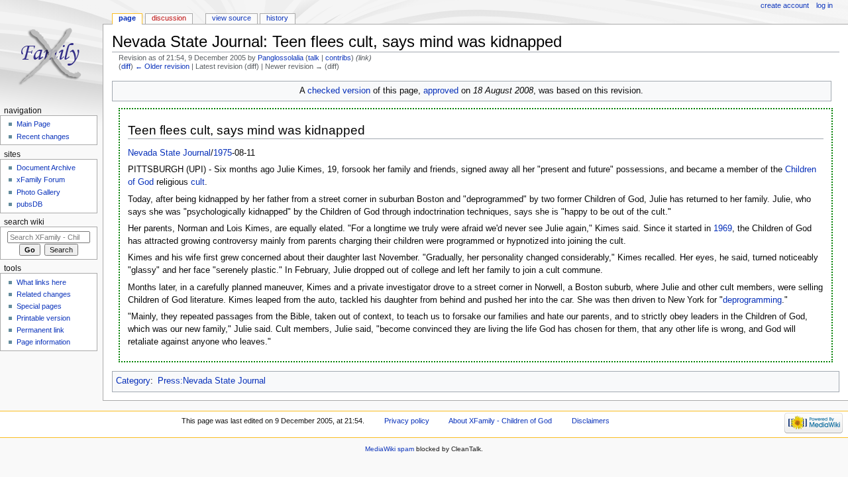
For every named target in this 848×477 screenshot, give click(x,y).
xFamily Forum (41, 180)
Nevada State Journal (169, 153)
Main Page (33, 124)
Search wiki (24, 222)
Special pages (39, 306)
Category (133, 381)
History (277, 18)
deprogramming (752, 300)
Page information (43, 342)
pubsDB (29, 204)
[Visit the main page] (51, 51)
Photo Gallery (38, 192)
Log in (824, 5)
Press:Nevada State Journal (212, 381)
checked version (338, 90)
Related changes (44, 294)
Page (127, 18)
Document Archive (46, 168)
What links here (41, 282)
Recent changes (43, 136)
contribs (338, 58)
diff (126, 66)
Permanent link (40, 330)
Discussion (169, 18)
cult (198, 182)
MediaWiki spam (389, 448)
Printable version (43, 318)
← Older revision (162, 66)
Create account (785, 5)
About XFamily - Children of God (500, 421)
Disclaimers (591, 421)
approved (440, 90)
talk (313, 58)
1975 (222, 153)
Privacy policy (406, 421)
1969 (723, 228)
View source (231, 18)
